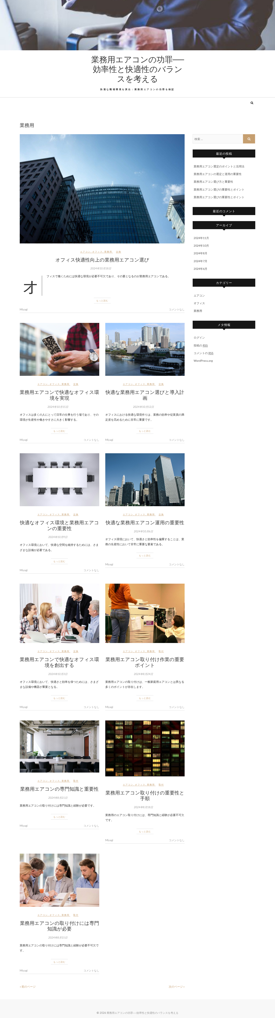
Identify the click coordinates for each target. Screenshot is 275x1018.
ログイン (199, 337)
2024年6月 (200, 268)
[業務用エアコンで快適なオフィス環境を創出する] (59, 613)
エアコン (85, 251)
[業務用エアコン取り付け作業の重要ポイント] (145, 613)
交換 (118, 251)
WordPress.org (203, 360)
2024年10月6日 (143, 531)
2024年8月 (200, 253)
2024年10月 (201, 245)
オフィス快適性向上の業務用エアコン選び (102, 259)
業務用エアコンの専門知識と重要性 (59, 788)
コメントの (203, 353)
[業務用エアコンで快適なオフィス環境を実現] (59, 349)
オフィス (97, 251)
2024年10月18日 (100, 268)
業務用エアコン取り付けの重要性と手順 (144, 795)
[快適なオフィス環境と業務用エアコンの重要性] (59, 479)
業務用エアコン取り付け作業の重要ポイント (144, 662)
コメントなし (177, 309)
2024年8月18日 (143, 807)
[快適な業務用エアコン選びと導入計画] (145, 349)
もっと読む (102, 300)
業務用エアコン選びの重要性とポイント (219, 189)
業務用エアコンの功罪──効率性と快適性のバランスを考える (137, 68)
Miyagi (24, 309)
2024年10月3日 (57, 674)
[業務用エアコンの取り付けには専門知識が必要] (59, 880)
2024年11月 (201, 238)
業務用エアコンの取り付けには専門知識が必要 (59, 926)
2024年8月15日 (57, 937)
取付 (161, 651)
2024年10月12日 (143, 406)
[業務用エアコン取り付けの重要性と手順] (145, 748)
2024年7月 (200, 261)
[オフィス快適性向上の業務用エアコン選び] (102, 188)
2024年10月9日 (57, 537)
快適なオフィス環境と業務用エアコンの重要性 (59, 525)
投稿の (201, 345)
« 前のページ (28, 986)
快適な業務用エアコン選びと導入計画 (144, 395)
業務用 (108, 251)
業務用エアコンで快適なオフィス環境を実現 (59, 395)
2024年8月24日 (143, 674)
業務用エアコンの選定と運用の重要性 (218, 174)
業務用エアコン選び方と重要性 (213, 181)
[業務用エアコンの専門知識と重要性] (59, 746)
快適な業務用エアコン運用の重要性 (145, 522)
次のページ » (177, 986)
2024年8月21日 (57, 797)
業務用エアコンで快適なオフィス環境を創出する (59, 662)
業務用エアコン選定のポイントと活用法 (219, 166)
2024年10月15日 (58, 406)
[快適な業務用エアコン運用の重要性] (145, 479)
